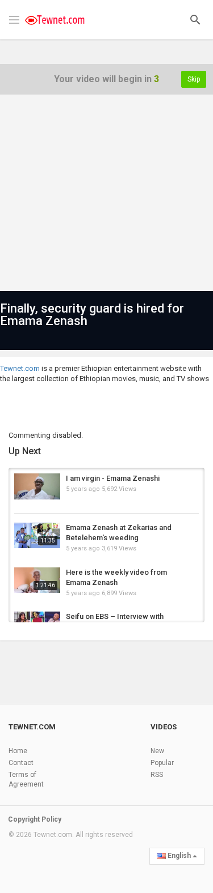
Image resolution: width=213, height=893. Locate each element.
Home (18, 751)
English (179, 856)
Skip (193, 79)
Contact (21, 763)
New (157, 751)
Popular (162, 763)
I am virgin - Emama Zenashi (113, 478)
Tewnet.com (20, 368)
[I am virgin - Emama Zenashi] (37, 486)
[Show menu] (14, 18)
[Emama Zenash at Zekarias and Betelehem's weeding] (37, 536)
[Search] (195, 19)
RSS (157, 775)
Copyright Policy (34, 819)
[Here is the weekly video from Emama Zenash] (37, 580)
